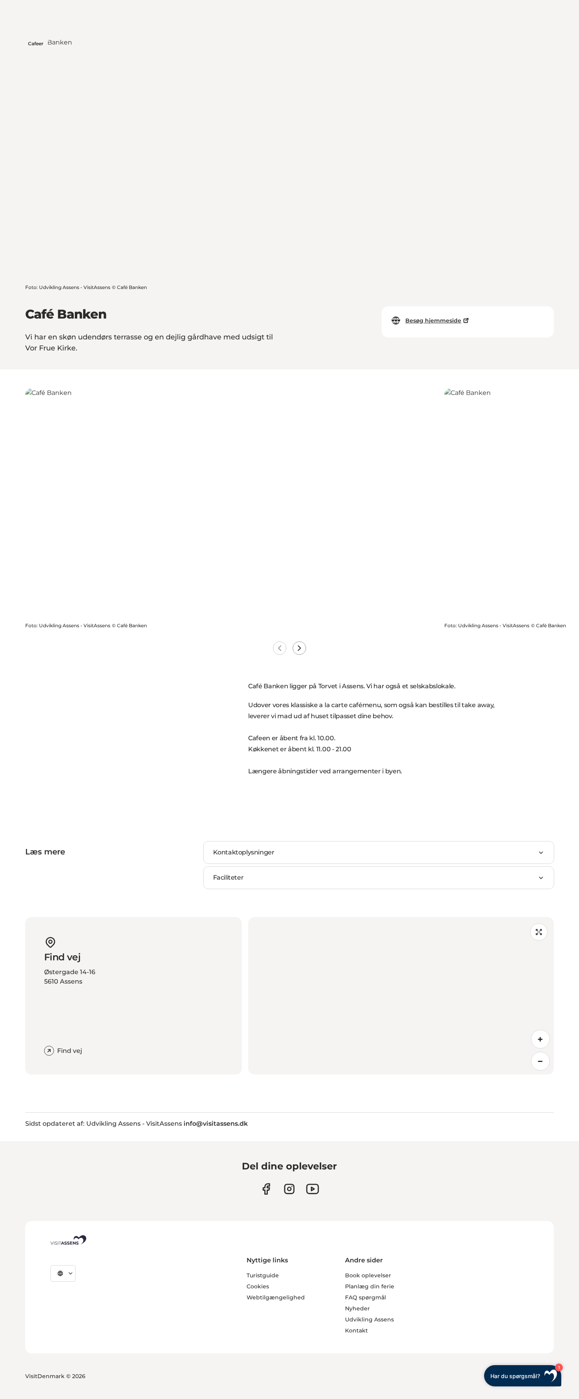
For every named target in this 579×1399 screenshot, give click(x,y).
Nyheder (357, 1308)
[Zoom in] (540, 1039)
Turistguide (263, 1275)
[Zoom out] (540, 1061)
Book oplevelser (368, 1275)
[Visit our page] (266, 1189)
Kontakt (356, 1330)
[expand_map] (538, 932)
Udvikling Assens (369, 1319)
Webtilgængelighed (276, 1297)
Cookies (258, 1286)
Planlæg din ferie (369, 1286)
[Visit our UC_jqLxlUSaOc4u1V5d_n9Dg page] (312, 1189)
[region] (401, 996)
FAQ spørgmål (365, 1297)
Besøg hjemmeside (433, 320)
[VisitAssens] (68, 1240)
